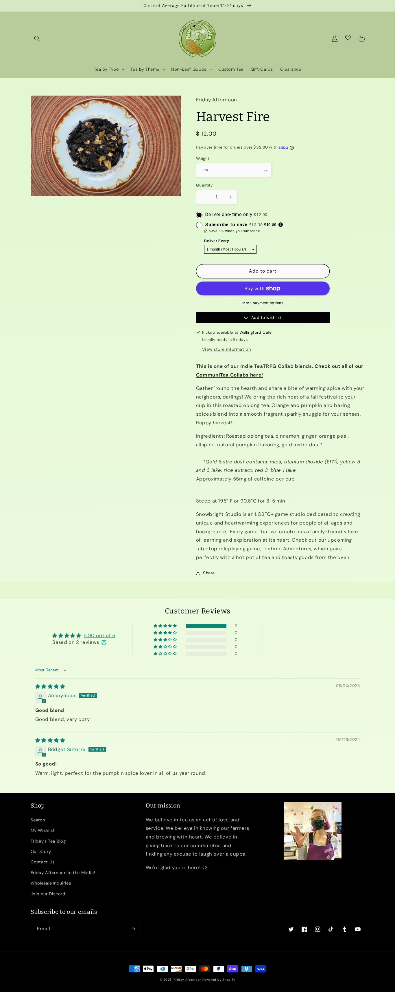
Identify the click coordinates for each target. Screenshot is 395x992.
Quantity (204, 185)
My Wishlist (43, 830)
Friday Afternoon (188, 980)
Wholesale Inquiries (51, 883)
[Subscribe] (132, 929)
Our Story (41, 851)
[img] (50, 686)
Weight (203, 158)
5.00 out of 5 (99, 635)
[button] (37, 38)
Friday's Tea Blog (48, 841)
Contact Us (43, 862)
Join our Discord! (49, 894)
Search (38, 820)
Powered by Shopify (218, 980)
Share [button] (209, 573)
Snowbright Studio (218, 514)
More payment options (262, 303)
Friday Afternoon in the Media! (63, 873)
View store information (226, 349)
